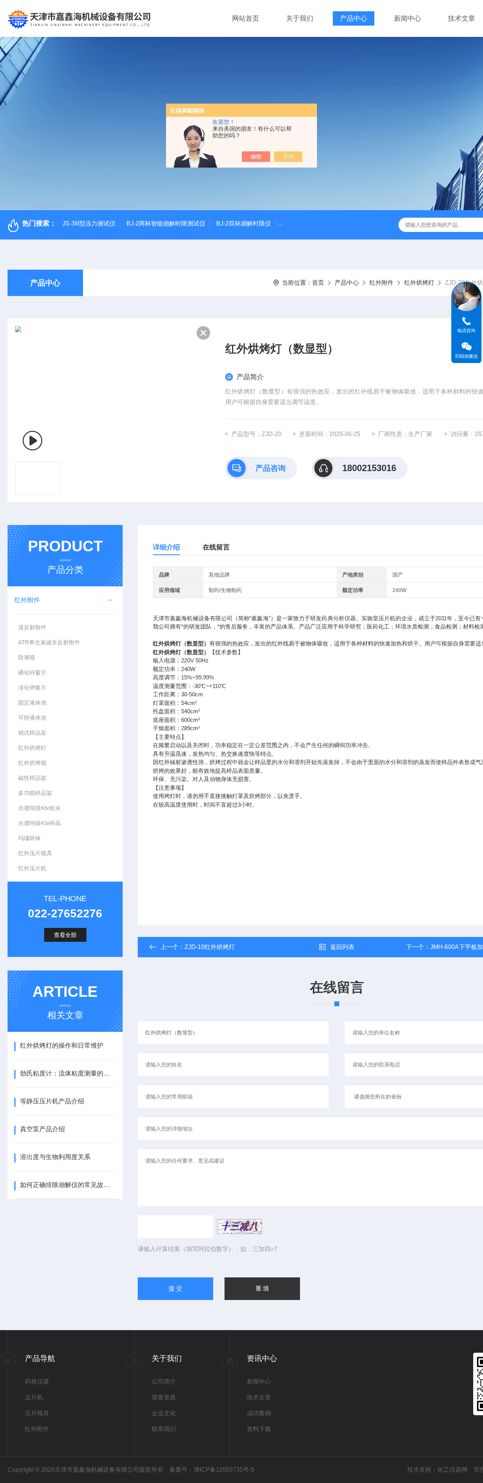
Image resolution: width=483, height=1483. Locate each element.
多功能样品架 (35, 793)
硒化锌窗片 (32, 672)
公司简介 (164, 1381)
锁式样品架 (32, 732)
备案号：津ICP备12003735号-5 (211, 1469)
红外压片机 (32, 868)
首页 (318, 282)
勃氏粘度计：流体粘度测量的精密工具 (67, 1073)
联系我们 (164, 1429)
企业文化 (164, 1413)
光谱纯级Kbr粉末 (39, 808)
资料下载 (259, 1429)
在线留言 (216, 547)
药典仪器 (37, 1381)
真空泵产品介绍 (42, 1129)
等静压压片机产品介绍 (52, 1101)
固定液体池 (32, 702)
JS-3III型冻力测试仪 (88, 223)
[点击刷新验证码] (239, 1226)
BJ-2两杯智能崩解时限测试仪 (165, 223)
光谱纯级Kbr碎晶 (39, 823)
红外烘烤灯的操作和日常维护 (61, 1045)
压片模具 (37, 1413)
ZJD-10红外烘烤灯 (210, 947)
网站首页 (245, 18)
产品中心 (353, 18)
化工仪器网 (452, 1469)
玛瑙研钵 (29, 838)
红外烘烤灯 (419, 282)
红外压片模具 (35, 853)
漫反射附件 (32, 627)
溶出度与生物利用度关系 (55, 1157)
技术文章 (461, 18)
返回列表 (342, 947)
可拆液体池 (32, 717)
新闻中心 (407, 18)
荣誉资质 (164, 1397)
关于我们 (299, 18)
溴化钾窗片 (32, 687)
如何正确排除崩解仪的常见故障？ (67, 1185)
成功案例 (259, 1413)
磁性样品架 (32, 778)
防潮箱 (26, 657)
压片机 (34, 1397)
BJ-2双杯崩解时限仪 (243, 223)
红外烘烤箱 (32, 763)
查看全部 (65, 935)
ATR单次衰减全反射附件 (49, 642)
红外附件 (381, 282)
